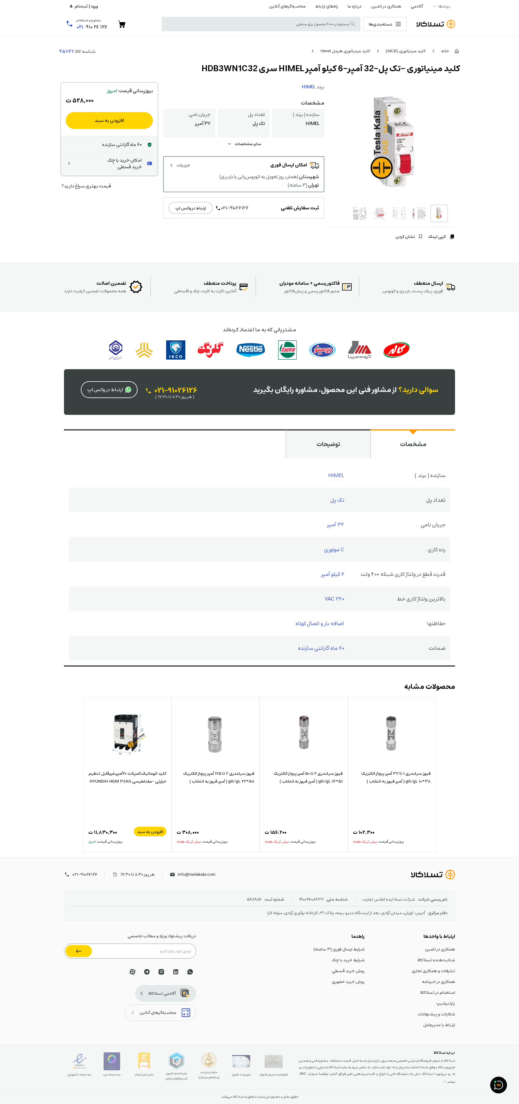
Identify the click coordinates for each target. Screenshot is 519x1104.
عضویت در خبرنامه (78, 951)
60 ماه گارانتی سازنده (321, 648)
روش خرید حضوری (348, 981)
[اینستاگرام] (161, 972)
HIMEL (309, 87)
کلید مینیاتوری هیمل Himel (345, 50)
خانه (445, 50)
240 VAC (334, 598)
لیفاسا (323, 1074)
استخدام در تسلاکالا (437, 992)
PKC (303, 1074)
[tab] (412, 443)
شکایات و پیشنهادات (436, 1013)
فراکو (342, 1074)
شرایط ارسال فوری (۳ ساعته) (339, 949)
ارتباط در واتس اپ (190, 207)
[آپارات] (132, 972)
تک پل (337, 500)
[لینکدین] (176, 972)
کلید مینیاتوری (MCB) (406, 50)
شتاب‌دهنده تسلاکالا (436, 959)
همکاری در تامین (386, 6)
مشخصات (413, 444)
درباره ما (355, 6)
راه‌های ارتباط (326, 6)
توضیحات (328, 444)
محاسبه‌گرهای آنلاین (287, 6)
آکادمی (417, 6)
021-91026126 (235, 208)
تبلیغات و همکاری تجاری (433, 970)
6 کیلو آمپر (332, 574)
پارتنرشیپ (445, 1003)
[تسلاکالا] (433, 874)
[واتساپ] (190, 972)
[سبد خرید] (121, 24)
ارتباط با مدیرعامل (439, 1024)
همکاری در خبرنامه (438, 981)
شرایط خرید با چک (348, 959)
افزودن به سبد (109, 120)
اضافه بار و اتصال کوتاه (320, 623)
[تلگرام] (147, 972)
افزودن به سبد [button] (150, 831)
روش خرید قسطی (348, 970)
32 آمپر (335, 524)
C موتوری (334, 549)
